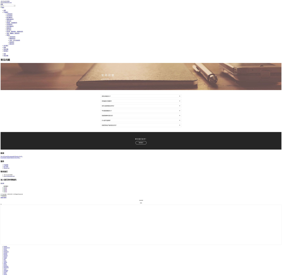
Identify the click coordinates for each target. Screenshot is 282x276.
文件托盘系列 (10, 26)
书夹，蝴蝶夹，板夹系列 (12, 33)
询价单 (2, 183)
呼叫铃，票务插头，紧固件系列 (14, 31)
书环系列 (8, 21)
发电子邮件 (3, 197)
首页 (5, 10)
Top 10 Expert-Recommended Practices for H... (12, 156)
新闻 (5, 47)
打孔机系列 (9, 15)
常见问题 (6, 49)
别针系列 (8, 29)
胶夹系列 (11, 42)
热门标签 (6, 166)
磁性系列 (11, 44)
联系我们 (6, 51)
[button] (141, 142)
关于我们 (6, 45)
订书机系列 (9, 14)
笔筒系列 (8, 28)
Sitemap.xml (6, 168)
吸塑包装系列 (10, 19)
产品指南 (6, 165)
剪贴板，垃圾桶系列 (11, 22)
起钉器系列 (9, 17)
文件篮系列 (9, 24)
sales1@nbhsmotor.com (9, 176)
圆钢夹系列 (12, 38)
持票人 (8, 35)
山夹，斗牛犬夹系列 (14, 40)
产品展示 (6, 12)
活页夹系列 (12, 36)
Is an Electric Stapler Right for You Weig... (10, 157)
